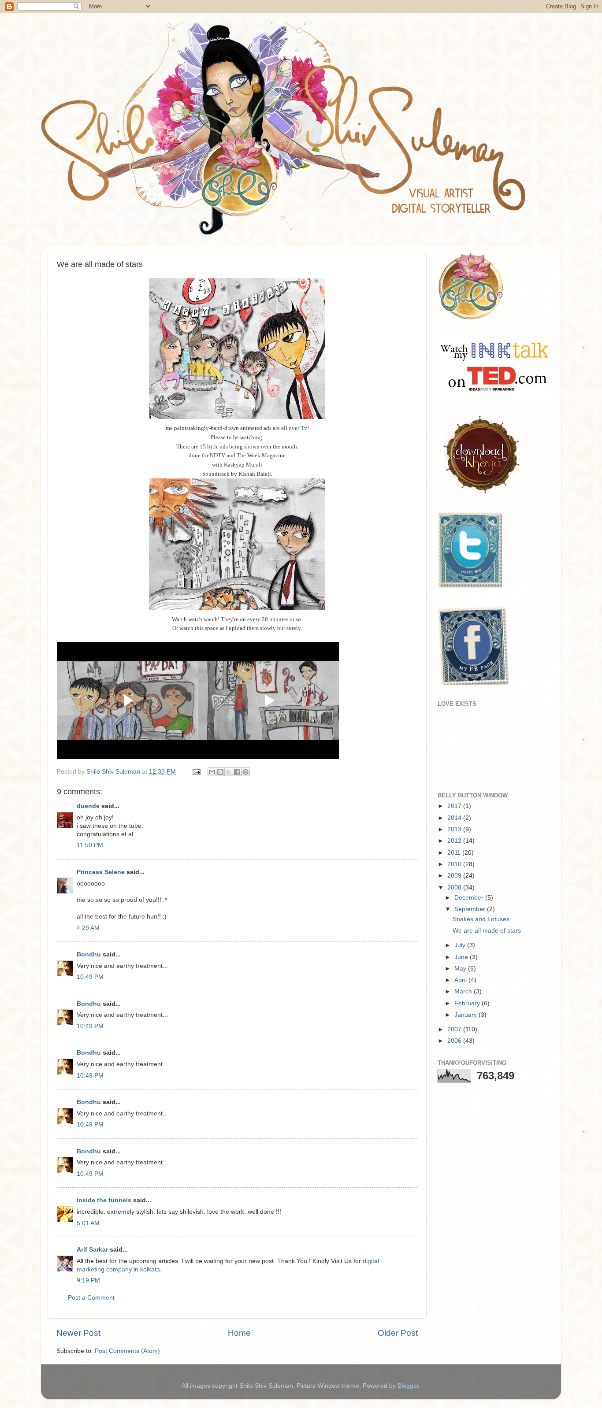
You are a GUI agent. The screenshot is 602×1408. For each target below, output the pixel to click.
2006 (455, 1040)
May (461, 968)
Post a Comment (91, 1297)
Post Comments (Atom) (127, 1351)
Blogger (408, 1385)
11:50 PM (90, 845)
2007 (455, 1029)
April (461, 980)
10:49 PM (90, 977)
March (464, 991)
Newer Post (78, 1333)
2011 (454, 852)
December (469, 897)
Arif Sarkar (92, 1249)
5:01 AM (88, 1223)
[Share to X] (228, 771)
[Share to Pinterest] (245, 771)
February (468, 1003)
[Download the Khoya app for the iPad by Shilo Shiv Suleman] (479, 494)
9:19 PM (88, 1280)
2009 (455, 875)
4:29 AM (88, 928)
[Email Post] (196, 771)
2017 (455, 806)
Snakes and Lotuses (481, 919)
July (460, 945)
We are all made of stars (487, 930)
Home (239, 1333)
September (470, 909)
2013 (455, 829)
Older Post (398, 1333)
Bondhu (89, 954)
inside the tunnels (104, 1200)
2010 (455, 864)
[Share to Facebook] (237, 771)
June (462, 957)
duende (88, 806)
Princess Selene (101, 872)
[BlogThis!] (220, 771)
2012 (455, 840)
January (466, 1015)
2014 (455, 818)
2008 (455, 887)
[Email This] (212, 771)
